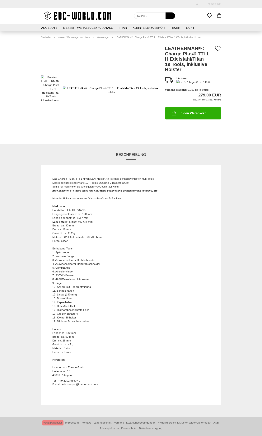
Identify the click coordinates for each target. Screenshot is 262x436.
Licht (190, 27)
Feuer (175, 27)
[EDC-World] (77, 16)
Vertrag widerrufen (53, 422)
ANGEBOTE (49, 27)
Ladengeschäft (102, 422)
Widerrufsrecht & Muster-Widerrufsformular (184, 422)
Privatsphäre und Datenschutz (118, 428)
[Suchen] (197, 4)
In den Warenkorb (193, 113)
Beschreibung (131, 154)
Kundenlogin (214, 3)
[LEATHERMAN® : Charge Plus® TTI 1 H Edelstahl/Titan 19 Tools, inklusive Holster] (111, 89)
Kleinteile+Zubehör (149, 27)
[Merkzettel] (209, 16)
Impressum (72, 422)
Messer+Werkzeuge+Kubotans (88, 27)
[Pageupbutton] (251, 430)
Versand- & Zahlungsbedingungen (135, 422)
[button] (219, 16)
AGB (216, 422)
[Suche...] (170, 15)
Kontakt (86, 422)
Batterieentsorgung (150, 428)
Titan (123, 27)
